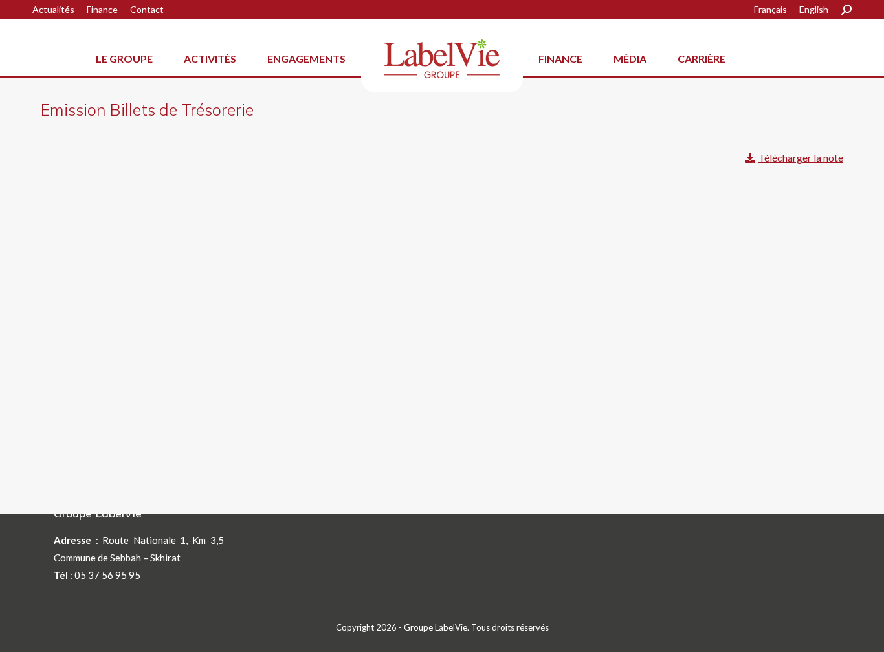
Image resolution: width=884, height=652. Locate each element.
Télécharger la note (800, 157)
